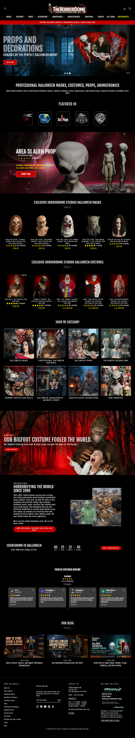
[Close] (98, 352)
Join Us (95, 380)
